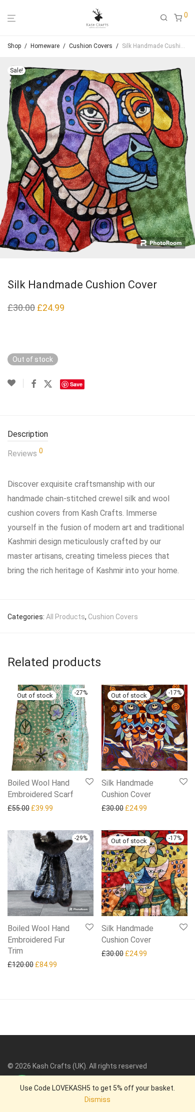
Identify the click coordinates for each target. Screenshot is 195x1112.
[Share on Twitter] (48, 384)
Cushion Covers (90, 45)
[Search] (167, 17)
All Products (65, 617)
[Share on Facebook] (33, 384)
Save (76, 384)
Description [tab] (28, 434)
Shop (14, 45)
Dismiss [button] (97, 1100)
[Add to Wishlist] (16, 383)
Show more (22, 808)
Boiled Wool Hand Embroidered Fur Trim (39, 940)
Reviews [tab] (25, 452)
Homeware (45, 45)
